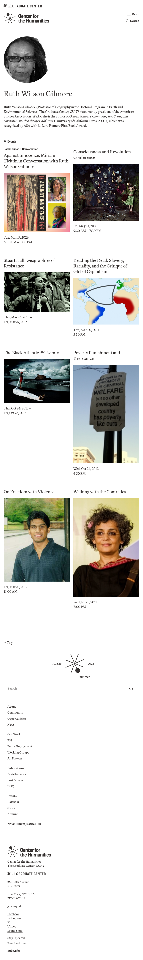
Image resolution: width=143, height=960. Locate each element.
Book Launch (11, 149)
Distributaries (16, 774)
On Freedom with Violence (29, 491)
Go (131, 688)
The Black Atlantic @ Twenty (31, 352)
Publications (15, 768)
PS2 (9, 740)
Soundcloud (15, 930)
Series (11, 808)
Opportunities (16, 718)
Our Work (14, 734)
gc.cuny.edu (15, 906)
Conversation (30, 149)
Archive (12, 814)
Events (12, 796)
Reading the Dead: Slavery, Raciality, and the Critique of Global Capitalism (100, 265)
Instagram (14, 918)
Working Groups (18, 752)
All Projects (14, 758)
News (11, 724)
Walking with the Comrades (99, 491)
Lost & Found (16, 780)
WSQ (10, 786)
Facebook (13, 914)
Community (15, 712)
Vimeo (11, 926)
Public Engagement (19, 746)
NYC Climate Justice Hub (24, 824)
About (11, 706)
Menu (135, 14)
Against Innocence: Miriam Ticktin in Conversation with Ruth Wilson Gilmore (36, 160)
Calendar (13, 802)
